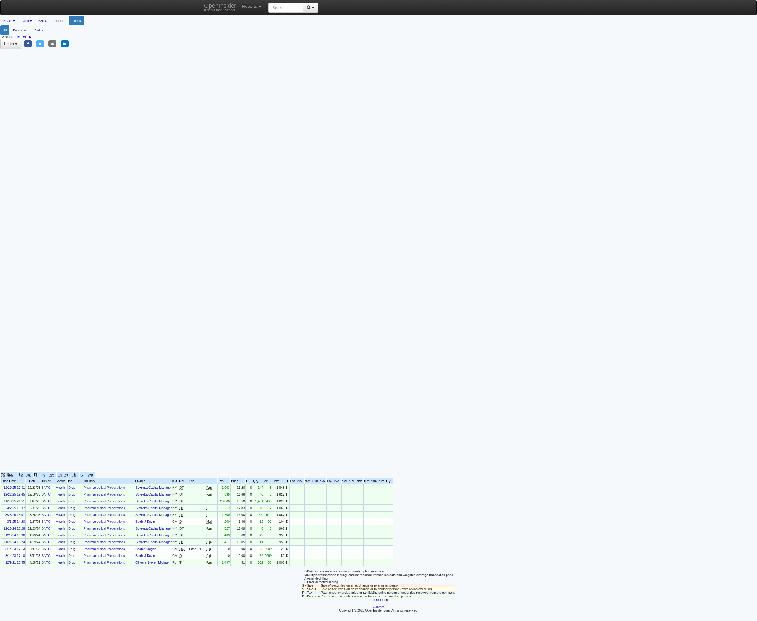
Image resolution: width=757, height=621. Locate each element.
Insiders (59, 20)
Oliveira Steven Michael (152, 562)
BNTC (42, 20)
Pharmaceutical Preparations (104, 487)
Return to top (378, 599)
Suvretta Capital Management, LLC (160, 487)
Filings (76, 20)
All (5, 30)
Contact (378, 607)
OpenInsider (220, 7)
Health (60, 487)
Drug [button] (25, 20)
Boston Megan (145, 549)
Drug (71, 487)
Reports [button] (250, 6)
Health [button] (7, 20)
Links (9, 43)
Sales (39, 30)
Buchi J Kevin (145, 521)
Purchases (21, 30)
